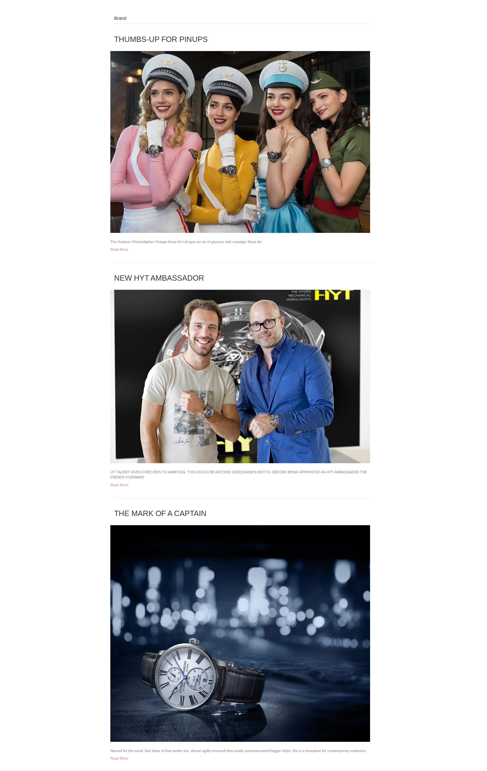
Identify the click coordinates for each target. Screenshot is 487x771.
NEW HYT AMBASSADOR (159, 278)
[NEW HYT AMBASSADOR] (240, 376)
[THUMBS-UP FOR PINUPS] (240, 142)
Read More (119, 249)
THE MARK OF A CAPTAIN (160, 513)
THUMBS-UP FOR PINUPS (161, 39)
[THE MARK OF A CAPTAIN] (240, 633)
